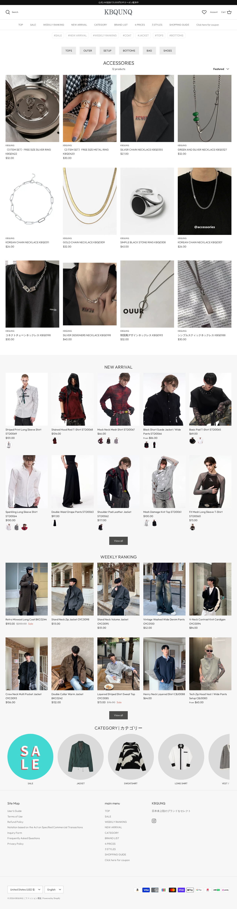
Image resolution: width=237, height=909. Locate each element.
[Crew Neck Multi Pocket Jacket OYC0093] (27, 663)
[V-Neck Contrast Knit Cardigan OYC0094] (210, 589)
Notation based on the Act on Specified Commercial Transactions (45, 827)
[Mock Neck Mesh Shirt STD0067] (118, 399)
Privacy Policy (15, 843)
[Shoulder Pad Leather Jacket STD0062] (118, 481)
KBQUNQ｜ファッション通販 (27, 898)
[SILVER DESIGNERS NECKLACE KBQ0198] (90, 294)
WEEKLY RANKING (53, 24)
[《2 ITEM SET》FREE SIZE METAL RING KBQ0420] (90, 108)
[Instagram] (154, 821)
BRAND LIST (121, 24)
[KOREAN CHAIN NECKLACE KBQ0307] (204, 201)
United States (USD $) (22, 889)
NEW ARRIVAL (79, 24)
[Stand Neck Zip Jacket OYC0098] (72, 589)
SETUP (107, 50)
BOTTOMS (129, 50)
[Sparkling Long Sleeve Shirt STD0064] (27, 481)
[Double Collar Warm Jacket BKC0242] (72, 663)
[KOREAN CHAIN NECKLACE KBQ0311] (32, 201)
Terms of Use (15, 816)
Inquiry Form (14, 832)
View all (118, 540)
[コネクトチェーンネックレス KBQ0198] (32, 294)
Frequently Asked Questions (23, 838)
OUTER (88, 50)
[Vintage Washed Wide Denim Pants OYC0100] (164, 589)
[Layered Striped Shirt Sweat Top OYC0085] (118, 663)
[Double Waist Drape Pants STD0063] (72, 481)
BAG (149, 50)
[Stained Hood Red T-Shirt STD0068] (72, 399)
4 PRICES (140, 24)
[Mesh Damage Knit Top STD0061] (164, 481)
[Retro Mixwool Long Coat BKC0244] (27, 589)
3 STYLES (157, 24)
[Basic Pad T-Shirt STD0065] (210, 399)
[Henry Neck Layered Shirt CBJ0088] (164, 663)
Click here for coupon (207, 24)
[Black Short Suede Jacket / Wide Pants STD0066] (164, 399)
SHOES (167, 50)
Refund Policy (15, 822)
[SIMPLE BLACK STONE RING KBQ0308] (147, 201)
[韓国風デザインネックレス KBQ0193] (147, 294)
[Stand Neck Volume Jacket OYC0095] (118, 589)
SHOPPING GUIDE (179, 24)
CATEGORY (100, 24)
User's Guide (14, 811)
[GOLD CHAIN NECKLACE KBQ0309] (90, 201)
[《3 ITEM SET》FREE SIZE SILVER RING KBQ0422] (32, 108)
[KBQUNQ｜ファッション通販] (118, 12)
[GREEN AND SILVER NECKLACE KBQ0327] (204, 108)
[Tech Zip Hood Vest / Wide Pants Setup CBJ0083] (210, 663)
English (51, 889)
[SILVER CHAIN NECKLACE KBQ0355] (147, 108)
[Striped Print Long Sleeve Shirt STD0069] (27, 399)
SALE (33, 24)
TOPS (68, 50)
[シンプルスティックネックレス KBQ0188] (204, 294)
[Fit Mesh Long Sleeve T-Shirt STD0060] (210, 481)
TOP (20, 24)
